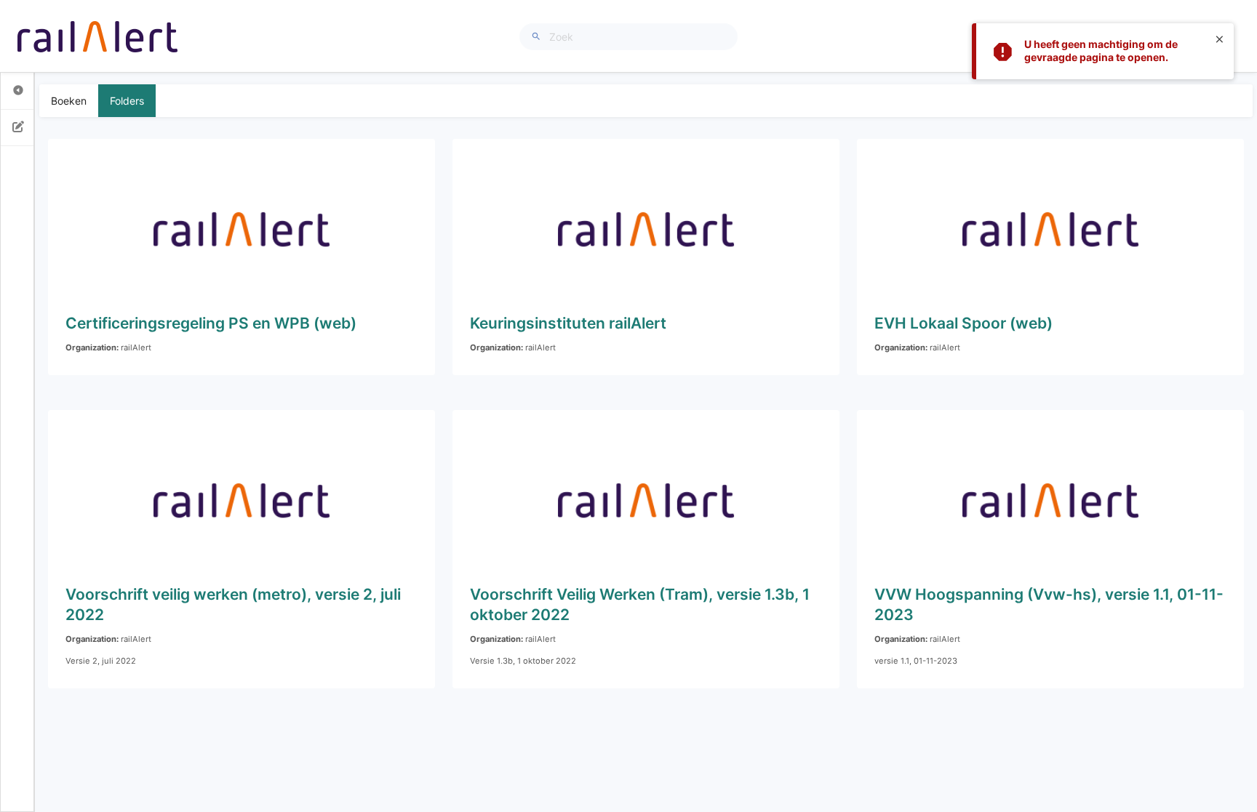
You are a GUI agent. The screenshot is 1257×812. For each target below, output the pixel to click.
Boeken (69, 101)
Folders (127, 101)
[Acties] (18, 128)
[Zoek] (538, 37)
